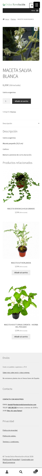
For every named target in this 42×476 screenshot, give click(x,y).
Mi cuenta (7, 472)
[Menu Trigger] (36, 5)
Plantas (13, 19)
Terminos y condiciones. (11, 442)
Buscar (21, 472)
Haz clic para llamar (14, 411)
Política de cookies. (9, 436)
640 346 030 (12, 408)
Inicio (7, 19)
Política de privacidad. (10, 430)
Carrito (32, 470)
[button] (33, 10)
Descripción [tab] (7, 123)
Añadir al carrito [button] (21, 272)
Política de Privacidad (11, 459)
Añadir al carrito (21, 101)
